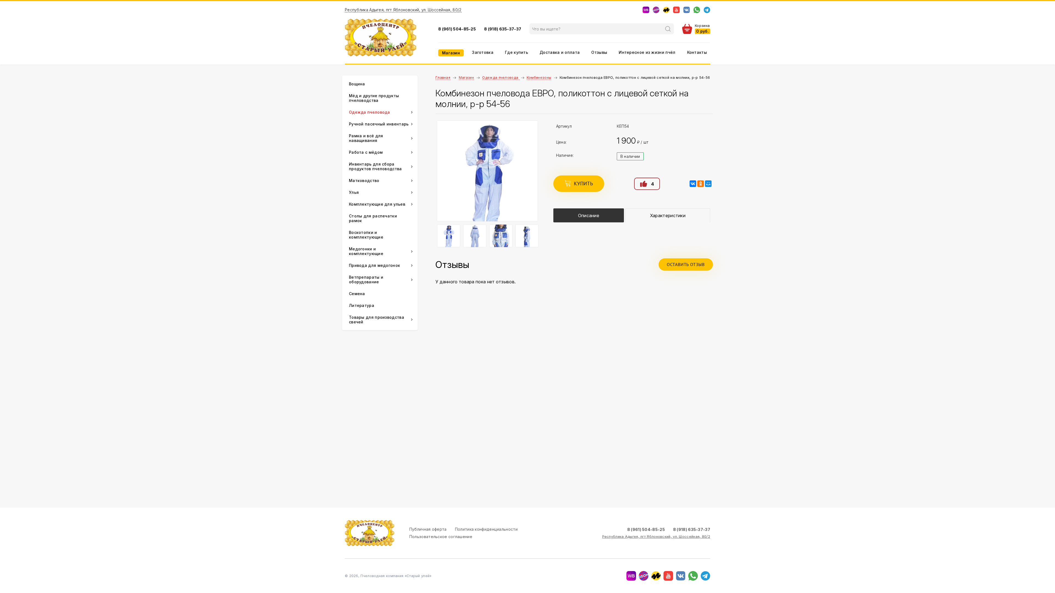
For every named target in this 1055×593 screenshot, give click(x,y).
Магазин (451, 53)
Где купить (516, 52)
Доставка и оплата (560, 52)
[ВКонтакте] (693, 183)
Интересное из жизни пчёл (647, 52)
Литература (361, 305)
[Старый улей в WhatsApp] (696, 10)
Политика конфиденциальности (486, 529)
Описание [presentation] (588, 215)
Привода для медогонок (374, 265)
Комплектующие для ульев (377, 204)
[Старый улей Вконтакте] (686, 10)
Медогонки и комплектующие (366, 251)
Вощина (357, 84)
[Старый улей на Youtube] (676, 10)
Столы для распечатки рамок (373, 218)
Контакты (697, 52)
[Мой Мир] (708, 183)
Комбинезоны (539, 77)
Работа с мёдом (366, 152)
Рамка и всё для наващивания (366, 138)
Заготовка (482, 52)
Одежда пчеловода (500, 77)
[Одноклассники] (700, 183)
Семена (357, 293)
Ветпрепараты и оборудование (366, 279)
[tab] (588, 215)
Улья (354, 192)
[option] (487, 171)
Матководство (364, 180)
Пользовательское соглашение (440, 536)
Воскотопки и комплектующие (366, 234)
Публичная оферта (428, 529)
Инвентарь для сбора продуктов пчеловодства (375, 166)
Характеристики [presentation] (667, 215)
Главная (442, 77)
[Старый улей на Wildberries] (646, 10)
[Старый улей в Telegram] (707, 10)
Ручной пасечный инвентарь (379, 124)
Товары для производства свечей (376, 319)
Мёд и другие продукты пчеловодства (374, 98)
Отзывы (599, 52)
